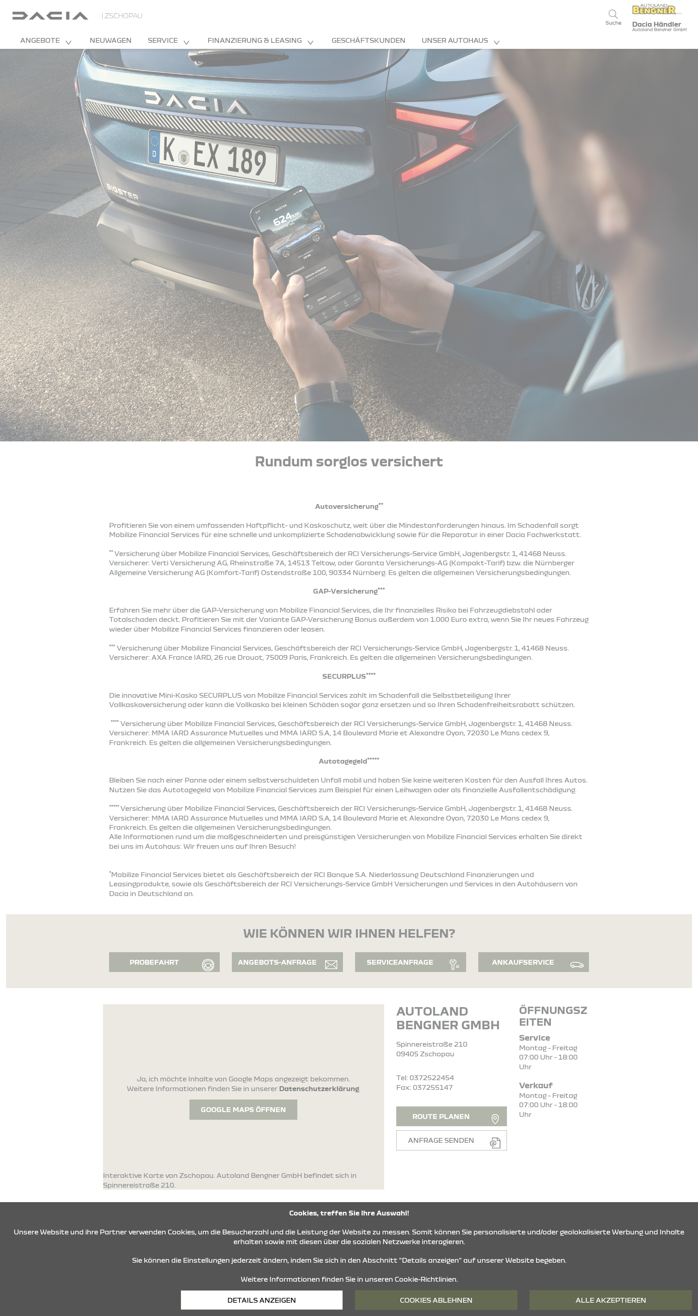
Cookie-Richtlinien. (426, 1279)
